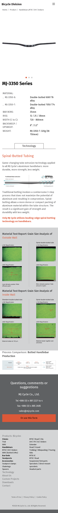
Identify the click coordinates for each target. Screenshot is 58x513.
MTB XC (32, 455)
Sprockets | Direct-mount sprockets (39, 465)
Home (4, 10)
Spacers (5, 469)
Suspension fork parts (38, 461)
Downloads (8, 482)
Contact (6, 485)
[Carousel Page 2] (29, 77)
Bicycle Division (12, 4)
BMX (4, 444)
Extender (33, 444)
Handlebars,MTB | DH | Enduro (31, 10)
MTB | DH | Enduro (9, 450)
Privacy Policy (29, 497)
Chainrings (6, 466)
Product (13, 10)
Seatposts (7, 458)
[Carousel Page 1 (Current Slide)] (26, 77)
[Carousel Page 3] (32, 77)
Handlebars (7, 447)
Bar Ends (6, 455)
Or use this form (29, 418)
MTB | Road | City (36, 439)
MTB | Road (34, 458)
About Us (6, 475)
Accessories (7, 461)
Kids (31, 453)
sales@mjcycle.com (29, 411)
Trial (4, 442)
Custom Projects (10, 479)
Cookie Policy (41, 497)
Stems (5, 439)
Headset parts (35, 469)
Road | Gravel (34, 447)
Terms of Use (16, 497)
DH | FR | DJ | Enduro (37, 442)
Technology (29, 145)
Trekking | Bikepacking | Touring (42, 450)
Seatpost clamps (9, 464)
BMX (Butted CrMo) (10, 453)
